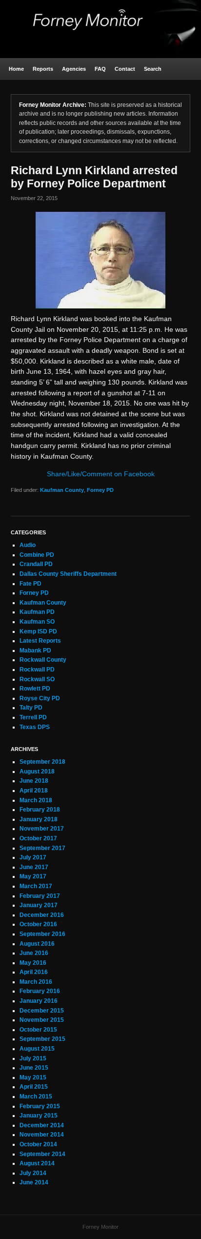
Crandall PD (36, 564)
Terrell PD (33, 717)
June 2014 (34, 1182)
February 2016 (40, 991)
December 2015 (42, 1010)
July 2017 (33, 857)
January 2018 (39, 819)
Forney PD (100, 490)
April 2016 (34, 972)
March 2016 (36, 981)
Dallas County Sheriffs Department (68, 573)
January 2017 (39, 905)
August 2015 (37, 1048)
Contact (125, 69)
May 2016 (33, 962)
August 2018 (37, 771)
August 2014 (37, 1163)
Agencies (74, 69)
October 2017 (38, 838)
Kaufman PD (37, 612)
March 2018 (36, 800)
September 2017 (42, 848)
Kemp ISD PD (38, 631)
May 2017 (33, 876)
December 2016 (42, 915)
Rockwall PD (37, 669)
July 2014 (33, 1173)
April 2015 (34, 1086)
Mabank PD (35, 650)
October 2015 (38, 1029)
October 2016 (38, 924)
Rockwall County (43, 659)
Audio (28, 545)
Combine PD (37, 554)
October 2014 (38, 1144)
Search (152, 69)
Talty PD (31, 707)
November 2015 (42, 1019)
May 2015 (33, 1077)
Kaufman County (62, 490)
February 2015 (40, 1106)
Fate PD (30, 583)
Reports (43, 69)
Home (16, 69)
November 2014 (42, 1134)
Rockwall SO (37, 679)
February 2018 (40, 809)
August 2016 (37, 943)
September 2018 (42, 761)
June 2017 (34, 867)
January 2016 (39, 1000)
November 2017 (42, 828)
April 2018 (34, 790)
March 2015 (36, 1096)
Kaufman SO (37, 621)
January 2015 (39, 1115)
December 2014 (42, 1125)
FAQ (100, 69)
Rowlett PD (35, 688)
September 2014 (42, 1154)
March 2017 (36, 886)
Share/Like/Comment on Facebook (101, 474)
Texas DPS (35, 727)
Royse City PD (40, 698)
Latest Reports (40, 640)
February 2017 (40, 896)
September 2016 (42, 934)
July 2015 (33, 1058)
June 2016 (34, 953)
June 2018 (34, 780)
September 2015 (42, 1039)
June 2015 (34, 1067)
